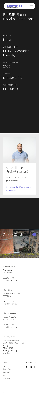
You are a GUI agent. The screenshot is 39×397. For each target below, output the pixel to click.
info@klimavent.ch (10, 280)
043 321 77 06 (8, 301)
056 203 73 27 (14, 190)
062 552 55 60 (8, 324)
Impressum (7, 375)
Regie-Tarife (7, 369)
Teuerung (6, 378)
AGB (5, 366)
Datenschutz (7, 372)
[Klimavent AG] (14, 6)
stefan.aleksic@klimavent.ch (20, 187)
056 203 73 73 (8, 278)
